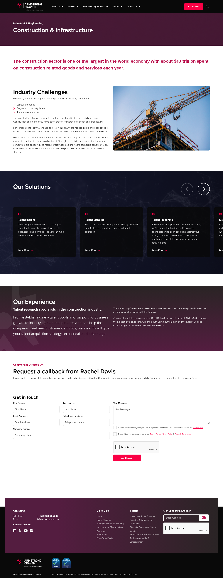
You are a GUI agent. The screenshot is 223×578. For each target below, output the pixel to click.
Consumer (135, 523)
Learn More (23, 250)
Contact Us (132, 6)
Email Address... (20, 416)
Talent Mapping (104, 520)
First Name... (19, 403)
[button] (204, 189)
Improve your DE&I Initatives (110, 527)
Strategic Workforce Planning (110, 523)
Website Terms (74, 574)
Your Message (120, 403)
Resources (102, 534)
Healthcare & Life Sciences (142, 516)
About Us (101, 531)
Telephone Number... (73, 416)
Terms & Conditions (59, 574)
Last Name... (68, 403)
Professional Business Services (144, 534)
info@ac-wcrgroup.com (48, 519)
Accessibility (125, 574)
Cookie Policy (155, 434)
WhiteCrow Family (105, 538)
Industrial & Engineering (141, 520)
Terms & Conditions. (183, 434)
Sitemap (134, 574)
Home (99, 516)
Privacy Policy (198, 427)
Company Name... (21, 429)
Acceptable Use (87, 574)
